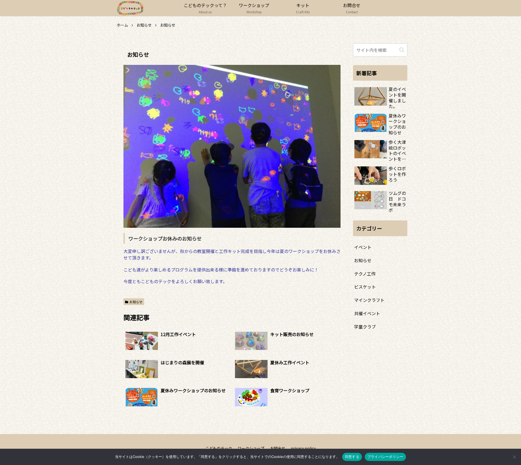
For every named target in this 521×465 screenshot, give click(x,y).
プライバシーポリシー (385, 456)
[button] (401, 50)
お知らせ (135, 301)
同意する (352, 456)
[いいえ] (514, 457)
